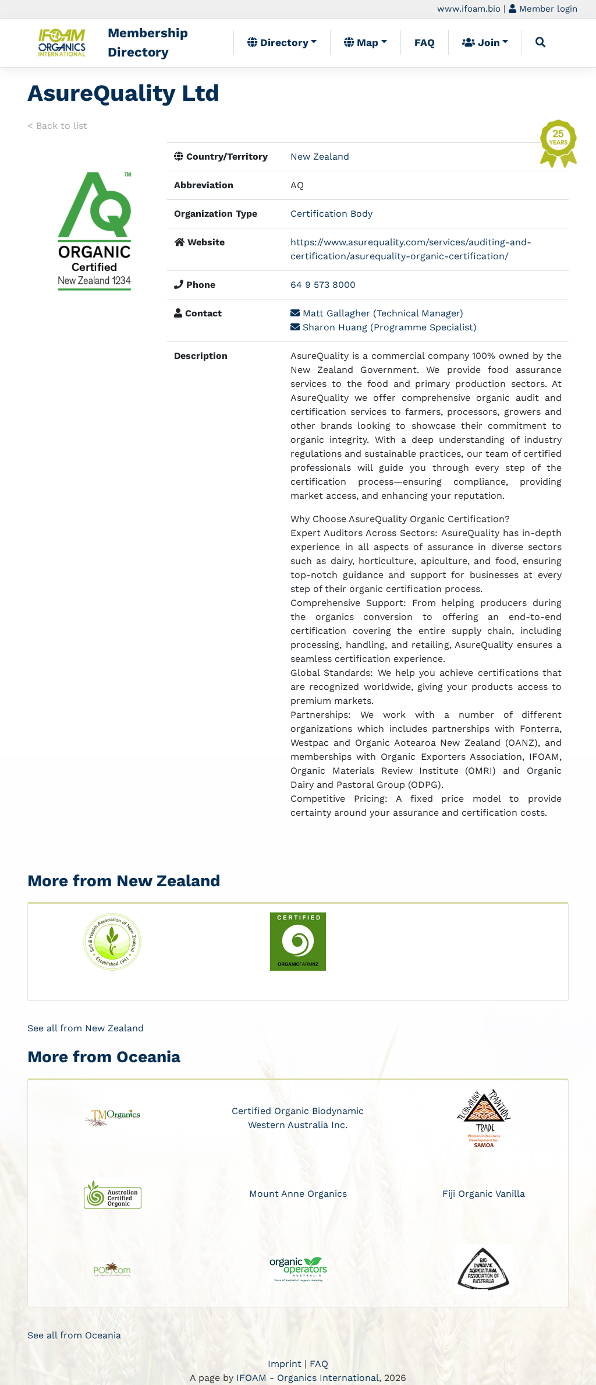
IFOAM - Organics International (307, 1377)
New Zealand (319, 156)
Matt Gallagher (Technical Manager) (381, 313)
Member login (546, 8)
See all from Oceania (74, 1335)
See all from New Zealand (85, 1028)
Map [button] (366, 42)
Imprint (284, 1363)
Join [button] (487, 42)
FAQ (424, 42)
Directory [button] (282, 42)
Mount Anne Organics (298, 1193)
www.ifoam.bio (469, 8)
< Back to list (57, 125)
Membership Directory (148, 42)
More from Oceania (103, 1056)
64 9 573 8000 (323, 284)
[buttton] (541, 42)
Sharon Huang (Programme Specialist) (388, 327)
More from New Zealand (124, 880)
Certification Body (331, 213)
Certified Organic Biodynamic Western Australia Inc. (298, 1117)
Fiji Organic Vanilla (483, 1193)
